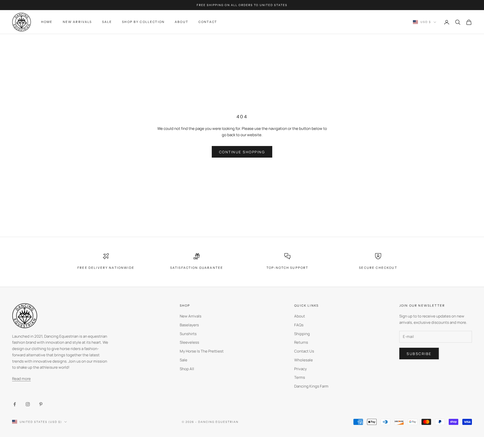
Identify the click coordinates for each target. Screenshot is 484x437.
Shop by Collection (143, 22)
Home (47, 22)
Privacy (300, 368)
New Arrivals (77, 22)
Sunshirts (188, 333)
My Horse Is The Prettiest (202, 351)
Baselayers (189, 325)
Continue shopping (242, 152)
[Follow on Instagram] (27, 404)
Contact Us (304, 351)
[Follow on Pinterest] (40, 404)
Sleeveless (189, 342)
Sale (107, 22)
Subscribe (419, 353)
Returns (301, 342)
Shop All (187, 368)
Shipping (302, 333)
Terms (299, 377)
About (181, 22)
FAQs (299, 325)
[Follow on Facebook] (14, 404)
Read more (21, 378)
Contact (207, 22)
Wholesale (303, 360)
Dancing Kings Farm (311, 386)
